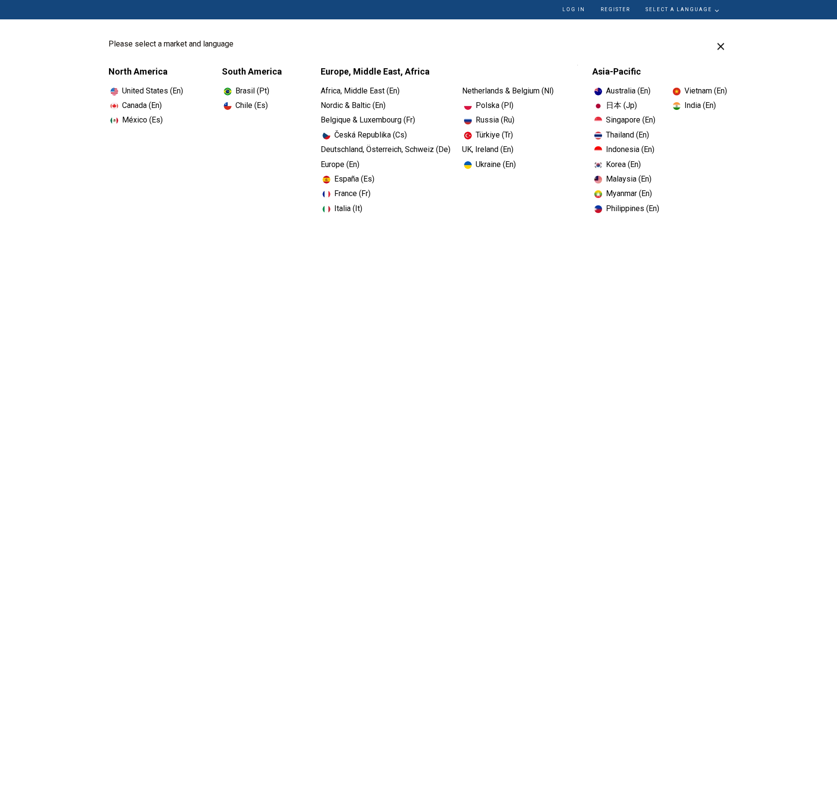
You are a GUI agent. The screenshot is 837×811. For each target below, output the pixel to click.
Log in (573, 9)
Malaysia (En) (628, 179)
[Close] (720, 46)
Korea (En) (623, 164)
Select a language (679, 9)
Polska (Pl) (494, 105)
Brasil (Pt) (252, 90)
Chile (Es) (251, 105)
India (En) (700, 105)
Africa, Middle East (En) (360, 90)
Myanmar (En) (629, 193)
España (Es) (354, 179)
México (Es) (142, 119)
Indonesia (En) (630, 149)
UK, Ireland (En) (487, 149)
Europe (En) (340, 164)
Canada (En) (142, 105)
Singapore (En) (630, 119)
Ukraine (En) (496, 164)
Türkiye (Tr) (494, 134)
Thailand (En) (627, 134)
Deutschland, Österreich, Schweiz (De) (385, 149)
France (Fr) (352, 193)
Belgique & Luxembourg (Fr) (368, 119)
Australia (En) (628, 90)
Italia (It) (348, 208)
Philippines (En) (632, 208)
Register (615, 9)
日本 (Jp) (621, 105)
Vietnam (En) (705, 90)
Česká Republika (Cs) (370, 134)
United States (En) (152, 90)
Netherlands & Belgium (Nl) (508, 90)
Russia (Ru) (495, 119)
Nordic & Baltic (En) (353, 105)
